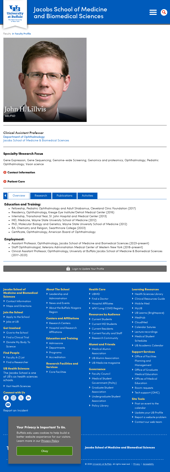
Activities (87, 195)
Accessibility (148, 464)
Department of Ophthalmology (24, 137)
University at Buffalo (102, 464)
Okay (44, 451)
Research (41, 195)
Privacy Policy (50, 441)
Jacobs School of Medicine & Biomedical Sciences (36, 140)
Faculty (7, 34)
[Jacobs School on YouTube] (8, 405)
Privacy (136, 464)
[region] (44, 440)
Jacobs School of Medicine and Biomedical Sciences (120, 447)
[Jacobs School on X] (21, 398)
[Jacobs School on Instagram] (13, 398)
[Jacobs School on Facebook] (6, 398)
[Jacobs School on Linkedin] (28, 398)
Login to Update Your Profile (88, 269)
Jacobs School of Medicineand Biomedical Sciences (70, 12)
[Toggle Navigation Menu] (157, 12)
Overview (19, 195)
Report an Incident (15, 410)
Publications (64, 195)
